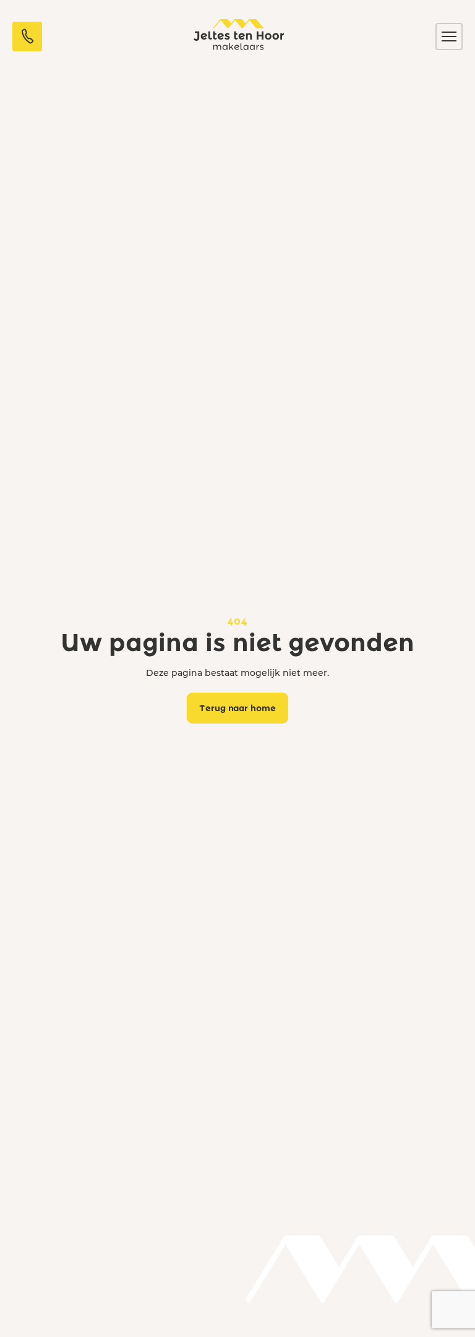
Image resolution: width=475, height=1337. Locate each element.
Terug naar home (237, 708)
